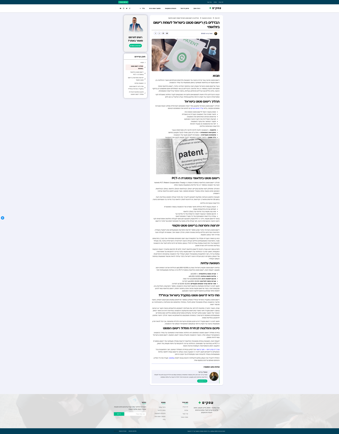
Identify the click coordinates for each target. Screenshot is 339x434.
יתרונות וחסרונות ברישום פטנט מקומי (136, 79)
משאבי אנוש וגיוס (155, 8)
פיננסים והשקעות (170, 8)
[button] (167, 33)
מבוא (142, 62)
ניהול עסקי (196, 8)
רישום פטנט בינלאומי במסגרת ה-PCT (137, 73)
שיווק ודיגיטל (185, 8)
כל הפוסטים (202, 381)
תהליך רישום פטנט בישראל (137, 67)
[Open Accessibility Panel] (2, 218)
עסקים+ (171, 358)
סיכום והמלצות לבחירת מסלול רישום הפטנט (136, 93)
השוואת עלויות (139, 83)
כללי (143, 8)
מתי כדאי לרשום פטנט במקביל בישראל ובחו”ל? (136, 87)
